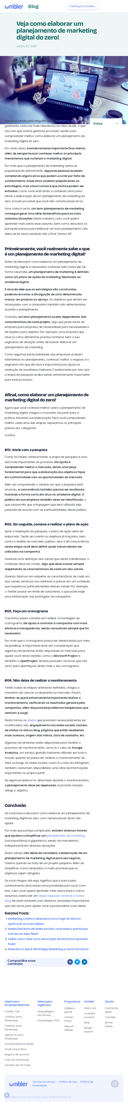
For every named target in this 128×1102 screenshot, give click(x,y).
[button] (70, 962)
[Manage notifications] (6, 1095)
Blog (33, 6)
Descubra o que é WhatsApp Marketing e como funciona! (48, 949)
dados (31, 720)
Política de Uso (68, 1082)
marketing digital (67, 121)
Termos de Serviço (43, 1082)
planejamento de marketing (66, 836)
